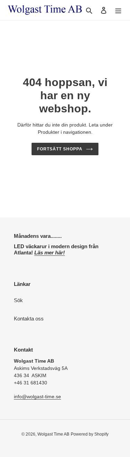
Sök (18, 300)
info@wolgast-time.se (37, 396)
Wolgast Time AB (53, 434)
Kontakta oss (29, 318)
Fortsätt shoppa (60, 149)
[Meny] (118, 10)
